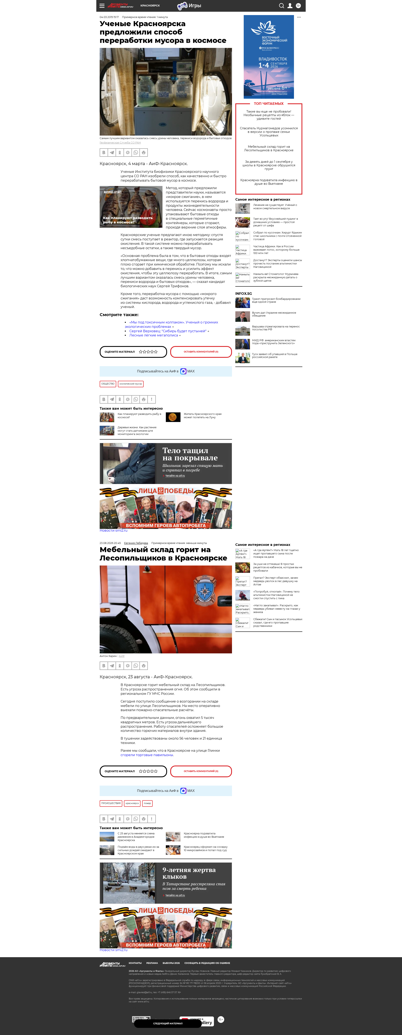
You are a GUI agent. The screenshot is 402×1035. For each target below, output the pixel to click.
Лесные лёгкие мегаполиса (153, 335)
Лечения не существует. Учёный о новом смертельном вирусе (275, 206)
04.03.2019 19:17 (109, 17)
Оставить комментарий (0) (201, 351)
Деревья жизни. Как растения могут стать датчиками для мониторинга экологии (137, 431)
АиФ (122, 656)
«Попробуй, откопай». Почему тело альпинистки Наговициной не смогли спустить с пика (276, 595)
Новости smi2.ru (114, 530)
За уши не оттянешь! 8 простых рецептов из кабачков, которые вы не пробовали (277, 567)
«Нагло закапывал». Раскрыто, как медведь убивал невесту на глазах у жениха (276, 609)
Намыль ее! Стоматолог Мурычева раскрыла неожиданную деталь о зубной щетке (275, 277)
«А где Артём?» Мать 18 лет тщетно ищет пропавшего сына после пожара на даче (276, 553)
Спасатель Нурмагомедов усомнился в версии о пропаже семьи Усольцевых (269, 132)
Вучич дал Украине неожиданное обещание (274, 314)
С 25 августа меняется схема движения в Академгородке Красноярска (136, 837)
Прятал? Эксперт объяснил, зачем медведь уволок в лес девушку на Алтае (275, 581)
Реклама (152, 963)
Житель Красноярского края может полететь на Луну (203, 415)
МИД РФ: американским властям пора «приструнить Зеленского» (273, 342)
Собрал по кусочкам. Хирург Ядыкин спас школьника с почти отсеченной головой (277, 236)
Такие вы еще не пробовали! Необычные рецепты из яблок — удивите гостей (269, 115)
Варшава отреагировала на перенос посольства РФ (276, 328)
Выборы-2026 (171, 963)
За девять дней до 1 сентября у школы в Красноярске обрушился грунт (268, 165)
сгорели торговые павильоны (147, 755)
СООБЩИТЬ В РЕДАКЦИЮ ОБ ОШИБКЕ (207, 963)
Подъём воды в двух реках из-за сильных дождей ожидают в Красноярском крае (138, 850)
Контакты (135, 963)
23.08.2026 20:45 (110, 543)
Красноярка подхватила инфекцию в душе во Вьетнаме (269, 182)
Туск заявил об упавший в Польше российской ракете (274, 356)
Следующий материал (168, 1023)
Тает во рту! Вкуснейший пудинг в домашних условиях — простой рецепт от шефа (275, 222)
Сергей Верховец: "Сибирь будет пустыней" (167, 331)
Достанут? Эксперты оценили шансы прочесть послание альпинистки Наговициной (277, 263)
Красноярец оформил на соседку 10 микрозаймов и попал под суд (206, 848)
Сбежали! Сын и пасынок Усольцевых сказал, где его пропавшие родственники (277, 622)
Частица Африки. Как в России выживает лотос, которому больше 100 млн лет (276, 250)
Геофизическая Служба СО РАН (120, 142)
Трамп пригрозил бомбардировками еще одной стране (276, 300)
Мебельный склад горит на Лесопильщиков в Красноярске (269, 148)
